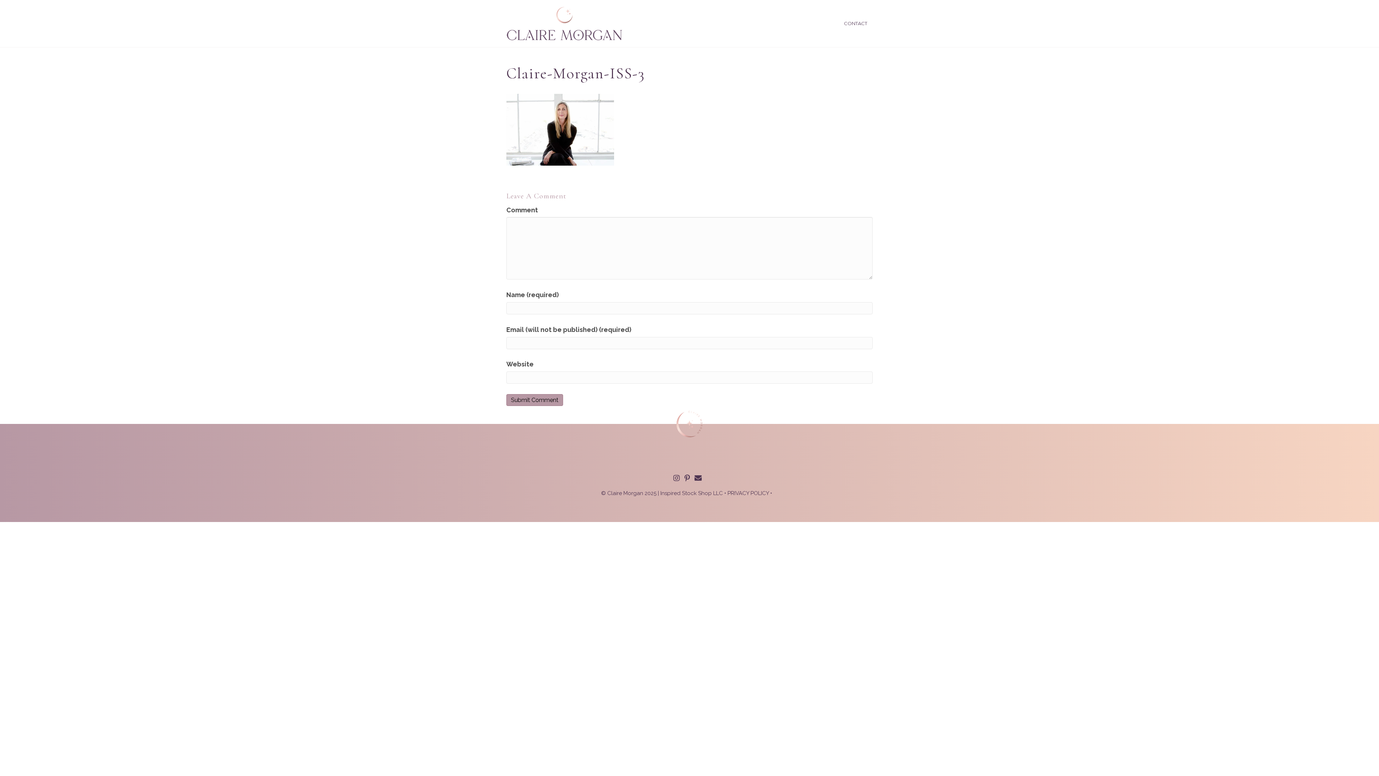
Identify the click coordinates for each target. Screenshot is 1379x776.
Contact (855, 23)
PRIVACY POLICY (748, 493)
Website (520, 364)
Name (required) (532, 295)
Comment (522, 210)
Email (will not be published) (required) (568, 329)
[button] (676, 478)
